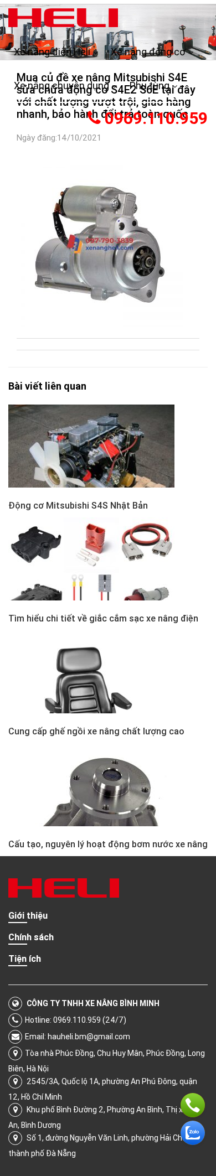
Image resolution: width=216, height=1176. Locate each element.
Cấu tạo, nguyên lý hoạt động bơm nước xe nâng (108, 843)
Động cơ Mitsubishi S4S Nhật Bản (78, 505)
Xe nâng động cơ (148, 51)
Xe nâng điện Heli (52, 51)
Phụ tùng (149, 85)
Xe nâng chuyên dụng (61, 85)
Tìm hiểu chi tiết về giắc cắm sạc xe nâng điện (103, 618)
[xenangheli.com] (63, 17)
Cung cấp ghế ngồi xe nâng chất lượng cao (96, 731)
